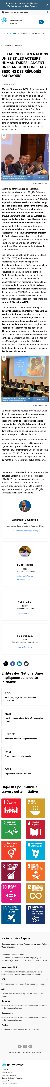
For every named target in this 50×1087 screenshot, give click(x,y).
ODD (3, 979)
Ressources (7, 1013)
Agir (3, 989)
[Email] (26, 663)
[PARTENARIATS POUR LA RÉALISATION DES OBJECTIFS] (37, 914)
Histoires (5, 1001)
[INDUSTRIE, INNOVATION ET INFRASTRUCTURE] (37, 871)
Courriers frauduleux (9, 1075)
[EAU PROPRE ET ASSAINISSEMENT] (37, 850)
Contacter (5, 1069)
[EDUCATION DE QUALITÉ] (37, 829)
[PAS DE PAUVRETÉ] (12, 808)
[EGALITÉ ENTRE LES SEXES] (12, 850)
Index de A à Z (7, 1081)
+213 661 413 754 (24, 580)
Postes (4, 1025)
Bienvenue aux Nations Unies (16, 13)
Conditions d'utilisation (9, 1084)
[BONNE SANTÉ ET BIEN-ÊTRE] (12, 829)
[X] (5, 663)
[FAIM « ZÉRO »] (37, 808)
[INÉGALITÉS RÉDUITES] (12, 893)
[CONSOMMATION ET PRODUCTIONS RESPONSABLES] (37, 893)
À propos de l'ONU (9, 967)
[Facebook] (12, 663)
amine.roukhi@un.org (25, 576)
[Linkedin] (19, 663)
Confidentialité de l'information (12, 1078)
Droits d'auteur (7, 1072)
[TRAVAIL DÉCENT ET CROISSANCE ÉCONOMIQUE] (12, 871)
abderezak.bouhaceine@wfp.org (25, 531)
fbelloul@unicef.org (25, 613)
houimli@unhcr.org (25, 647)
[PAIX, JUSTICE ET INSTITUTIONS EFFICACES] (12, 914)
